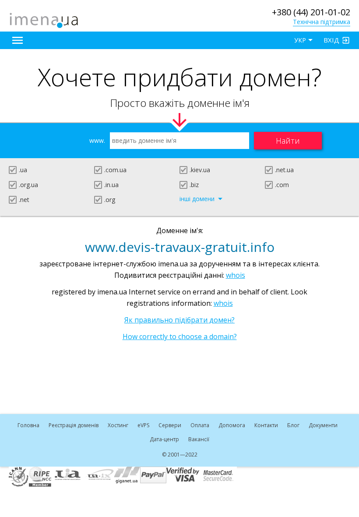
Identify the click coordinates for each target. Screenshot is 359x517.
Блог (293, 425)
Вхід (331, 39)
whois (235, 275)
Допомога (231, 425)
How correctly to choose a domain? (180, 336)
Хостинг (118, 425)
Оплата (199, 425)
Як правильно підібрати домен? (179, 320)
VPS (143, 425)
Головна (28, 425)
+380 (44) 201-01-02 (311, 12)
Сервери (169, 425)
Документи (323, 425)
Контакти (266, 425)
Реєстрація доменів (74, 425)
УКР (300, 40)
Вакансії (198, 439)
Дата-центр (164, 439)
